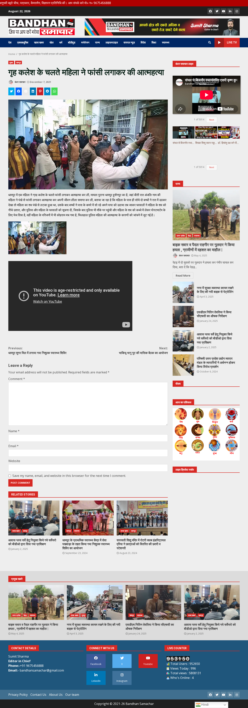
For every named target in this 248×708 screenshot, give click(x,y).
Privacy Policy (18, 694)
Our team (72, 694)
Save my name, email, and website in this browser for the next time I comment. (69, 476)
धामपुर (18, 62)
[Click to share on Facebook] (19, 91)
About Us (56, 694)
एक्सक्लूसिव (22, 42)
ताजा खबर (16, 530)
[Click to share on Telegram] (47, 91)
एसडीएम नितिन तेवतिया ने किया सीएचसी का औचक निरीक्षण (183, 316)
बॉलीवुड (71, 42)
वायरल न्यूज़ (129, 42)
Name (14, 431)
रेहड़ (189, 235)
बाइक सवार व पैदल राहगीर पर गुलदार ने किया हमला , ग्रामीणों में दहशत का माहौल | (206, 215)
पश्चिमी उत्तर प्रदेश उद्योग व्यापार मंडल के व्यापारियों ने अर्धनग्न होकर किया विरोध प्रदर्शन (183, 365)
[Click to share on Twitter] (11, 91)
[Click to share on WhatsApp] (54, 91)
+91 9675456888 (32, 666)
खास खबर (39, 42)
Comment (16, 379)
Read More (183, 275)
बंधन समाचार (19, 82)
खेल (51, 42)
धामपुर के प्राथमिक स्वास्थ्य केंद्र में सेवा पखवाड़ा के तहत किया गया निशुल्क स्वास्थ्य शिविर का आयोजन (88, 518)
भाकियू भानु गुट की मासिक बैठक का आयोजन (143, 350)
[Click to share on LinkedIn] (33, 91)
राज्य (97, 42)
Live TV (232, 42)
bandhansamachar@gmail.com (42, 670)
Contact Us (38, 694)
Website (14, 461)
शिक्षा (154, 42)
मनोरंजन (85, 42)
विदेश (143, 42)
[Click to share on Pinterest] (40, 91)
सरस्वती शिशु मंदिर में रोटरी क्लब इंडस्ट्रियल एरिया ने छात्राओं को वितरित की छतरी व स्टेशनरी (142, 518)
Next (211, 119)
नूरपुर (83, 615)
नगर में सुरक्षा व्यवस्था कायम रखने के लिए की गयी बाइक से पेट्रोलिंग (183, 292)
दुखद (11, 62)
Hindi (205, 704)
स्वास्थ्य (165, 42)
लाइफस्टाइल (112, 42)
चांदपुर (132, 615)
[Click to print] (26, 91)
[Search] (209, 42)
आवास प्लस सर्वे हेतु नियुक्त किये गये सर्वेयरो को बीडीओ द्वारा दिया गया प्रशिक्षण (33, 518)
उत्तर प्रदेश (181, 235)
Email (13, 446)
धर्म (60, 42)
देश (9, 42)
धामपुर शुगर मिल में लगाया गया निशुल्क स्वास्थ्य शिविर (37, 350)
